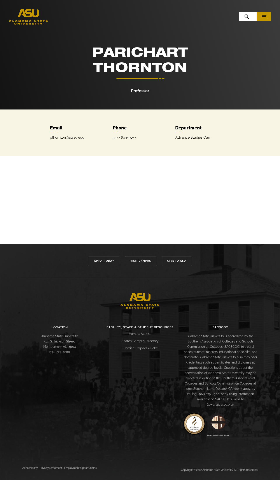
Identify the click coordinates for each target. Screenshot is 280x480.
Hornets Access (140, 333)
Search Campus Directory (140, 341)
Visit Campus (140, 260)
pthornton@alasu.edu (67, 137)
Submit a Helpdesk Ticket (140, 348)
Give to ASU (176, 260)
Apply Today (104, 260)
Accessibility (30, 467)
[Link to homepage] (140, 301)
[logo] (28, 17)
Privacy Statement (51, 467)
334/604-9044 (125, 137)
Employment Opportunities (80, 467)
